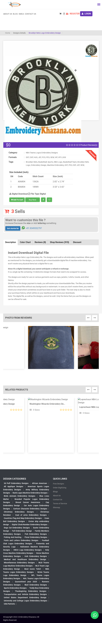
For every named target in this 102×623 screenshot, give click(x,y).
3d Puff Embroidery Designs (16, 483)
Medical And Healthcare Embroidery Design (25, 559)
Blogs (55, 492)
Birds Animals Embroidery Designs (19, 496)
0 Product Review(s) (87, 145)
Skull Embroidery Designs (35, 585)
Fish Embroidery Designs (36, 534)
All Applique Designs (13, 486)
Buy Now (32, 200)
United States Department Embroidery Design (25, 597)
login (87, 13)
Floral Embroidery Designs (36, 537)
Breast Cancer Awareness (28, 502)
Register (74, 13)
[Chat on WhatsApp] (95, 615)
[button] (10, 105)
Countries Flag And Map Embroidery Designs (23, 518)
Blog (15, 14)
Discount (77, 242)
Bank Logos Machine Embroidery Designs (30, 493)
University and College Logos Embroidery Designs (25, 601)
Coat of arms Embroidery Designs (31, 515)
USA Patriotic (9, 604)
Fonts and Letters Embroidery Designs (21, 540)
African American (39, 483)
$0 (8, 145)
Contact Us (30, 14)
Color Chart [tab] (25, 242)
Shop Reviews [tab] (59, 242)
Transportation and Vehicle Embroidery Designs (25, 594)
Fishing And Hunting (12, 537)
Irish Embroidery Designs (36, 556)
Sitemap (56, 507)
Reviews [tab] (40, 242)
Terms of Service (60, 503)
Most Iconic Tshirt (32, 569)
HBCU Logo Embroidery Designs (28, 550)
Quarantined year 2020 (26, 582)
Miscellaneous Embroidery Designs (19, 563)
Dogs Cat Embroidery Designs (17, 528)
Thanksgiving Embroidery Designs (30, 591)
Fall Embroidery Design (22, 531)
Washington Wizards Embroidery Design (48, 404)
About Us (57, 496)
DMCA (21, 14)
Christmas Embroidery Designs (19, 512)
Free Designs (58, 484)
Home (7, 33)
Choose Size (50, 406)
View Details (49, 400)
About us (7, 14)
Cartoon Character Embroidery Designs (30, 509)
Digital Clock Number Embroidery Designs (29, 524)
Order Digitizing (59, 488)
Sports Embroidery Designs (15, 588)
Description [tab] (10, 242)
